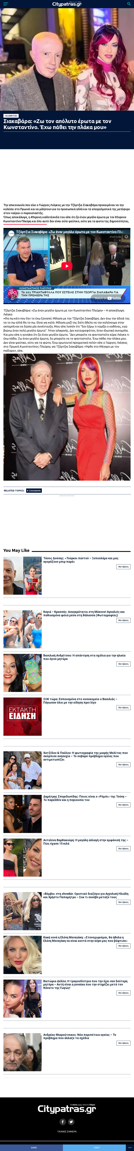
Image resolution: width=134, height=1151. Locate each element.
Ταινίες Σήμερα (67, 1131)
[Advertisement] (67, 520)
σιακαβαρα (35, 490)
